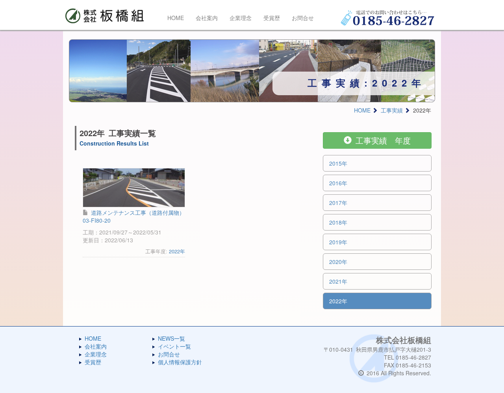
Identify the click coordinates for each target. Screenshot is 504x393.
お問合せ (303, 18)
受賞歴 (271, 18)
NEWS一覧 (171, 338)
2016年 (338, 183)
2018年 (338, 222)
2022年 (177, 251)
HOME (175, 18)
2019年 (338, 242)
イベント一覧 (174, 346)
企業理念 (241, 18)
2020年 (338, 262)
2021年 (338, 281)
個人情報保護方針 (180, 362)
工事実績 (392, 110)
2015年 (338, 163)
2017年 (338, 203)
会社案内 (207, 18)
